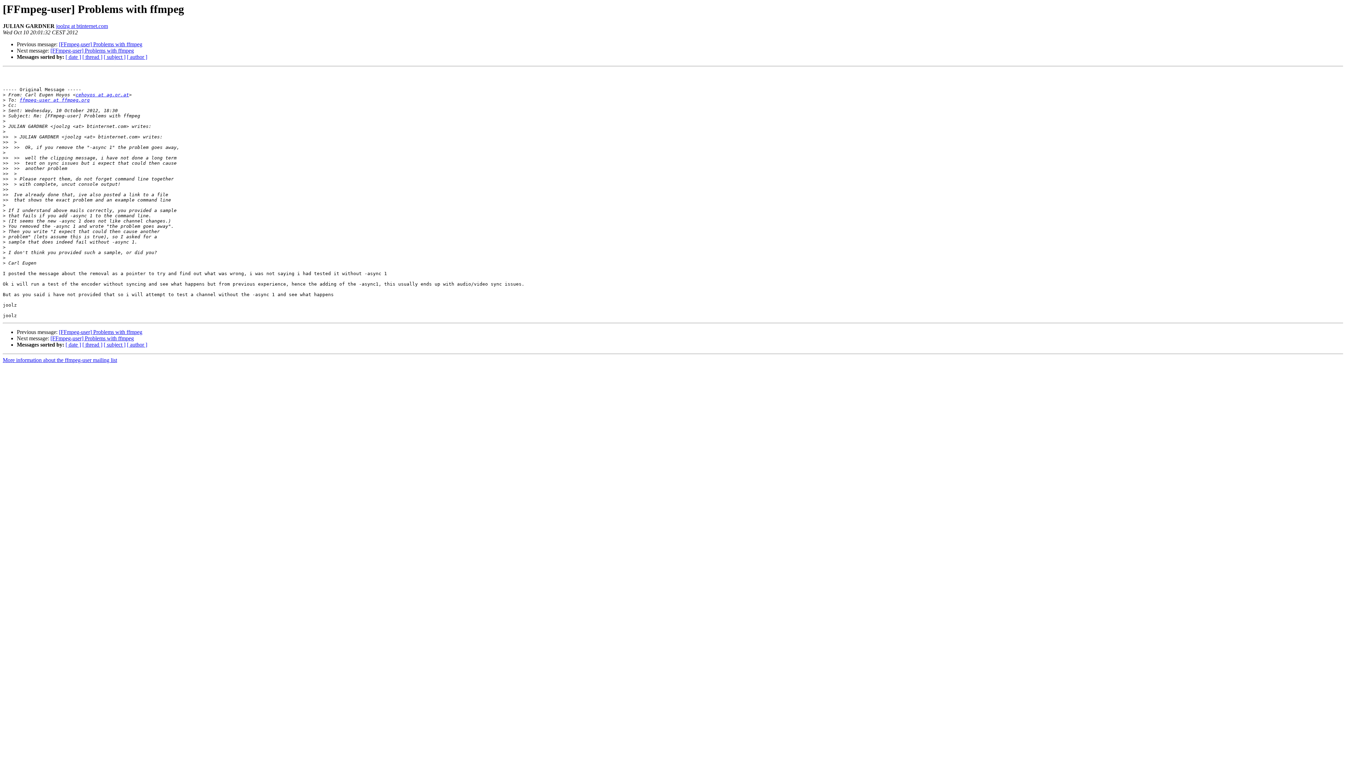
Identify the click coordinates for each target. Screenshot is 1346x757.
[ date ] (73, 57)
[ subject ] (114, 57)
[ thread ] (92, 57)
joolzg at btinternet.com (82, 26)
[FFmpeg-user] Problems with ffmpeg (100, 44)
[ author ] (137, 57)
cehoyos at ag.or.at (102, 94)
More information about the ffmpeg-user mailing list (60, 360)
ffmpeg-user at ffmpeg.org (55, 100)
